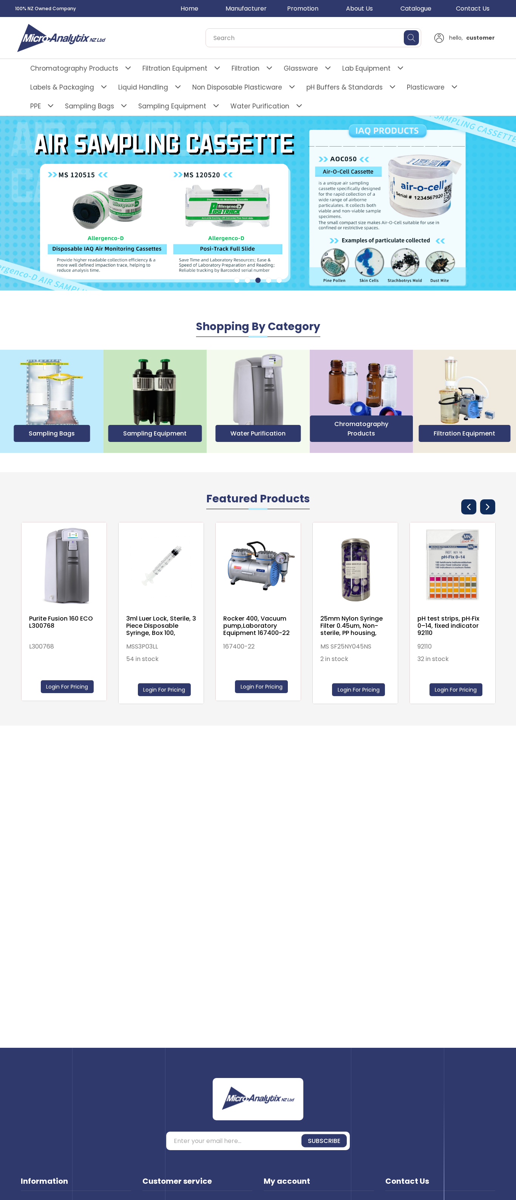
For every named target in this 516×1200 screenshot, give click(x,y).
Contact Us (473, 8)
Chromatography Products (74, 68)
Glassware (301, 68)
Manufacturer (246, 8)
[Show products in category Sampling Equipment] (52, 401)
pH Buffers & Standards (344, 87)
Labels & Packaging (62, 87)
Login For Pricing (456, 689)
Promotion (302, 8)
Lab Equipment (366, 68)
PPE (35, 106)
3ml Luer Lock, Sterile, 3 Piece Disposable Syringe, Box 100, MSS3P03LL (161, 626)
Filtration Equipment (174, 68)
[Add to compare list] (487, 535)
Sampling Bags (89, 106)
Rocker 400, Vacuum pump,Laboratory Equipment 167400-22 (256, 626)
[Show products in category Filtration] (464, 401)
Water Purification (259, 106)
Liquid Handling (143, 87)
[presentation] (468, 506)
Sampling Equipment (172, 106)
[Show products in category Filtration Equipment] (361, 401)
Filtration (246, 68)
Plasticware (426, 87)
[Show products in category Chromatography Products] (258, 401)
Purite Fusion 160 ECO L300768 (61, 622)
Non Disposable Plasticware (237, 87)
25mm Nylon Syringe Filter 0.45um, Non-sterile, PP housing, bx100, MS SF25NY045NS (351, 626)
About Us (359, 8)
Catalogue (415, 8)
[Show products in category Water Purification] (155, 401)
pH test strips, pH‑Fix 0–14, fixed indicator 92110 (448, 626)
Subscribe (324, 1141)
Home (189, 8)
